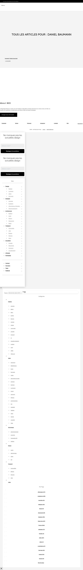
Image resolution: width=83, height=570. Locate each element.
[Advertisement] (41, 21)
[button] (2, 5)
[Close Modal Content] (1, 568)
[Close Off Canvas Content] (1, 288)
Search (6, 293)
